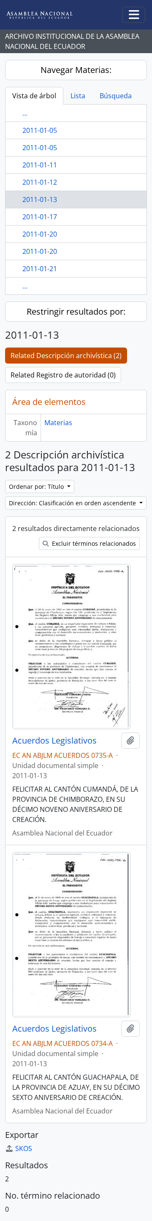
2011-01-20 (39, 234)
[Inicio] (46, 15)
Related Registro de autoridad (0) (63, 375)
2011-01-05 (39, 130)
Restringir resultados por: (76, 311)
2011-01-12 (39, 182)
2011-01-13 (39, 199)
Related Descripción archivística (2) (66, 355)
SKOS (23, 1148)
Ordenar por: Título (37, 486)
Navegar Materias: (76, 69)
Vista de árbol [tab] (34, 95)
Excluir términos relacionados (93, 543)
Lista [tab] (78, 95)
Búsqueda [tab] (116, 95)
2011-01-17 (39, 216)
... (24, 113)
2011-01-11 (39, 165)
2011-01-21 (39, 268)
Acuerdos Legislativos (54, 741)
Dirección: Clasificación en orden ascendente (73, 503)
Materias (58, 422)
